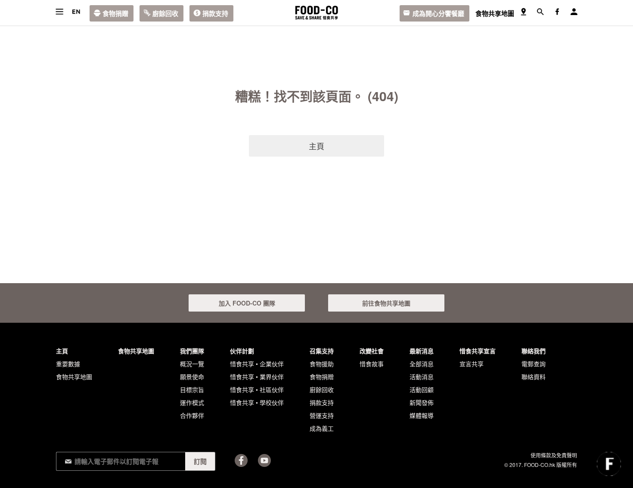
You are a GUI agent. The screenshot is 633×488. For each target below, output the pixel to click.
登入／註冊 (573, 11)
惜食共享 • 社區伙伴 (257, 389)
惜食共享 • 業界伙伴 (257, 376)
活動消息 (422, 376)
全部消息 (422, 363)
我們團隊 (192, 350)
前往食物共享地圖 (386, 303)
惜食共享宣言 (477, 350)
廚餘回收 (165, 13)
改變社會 (372, 350)
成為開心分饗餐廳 (438, 13)
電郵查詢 (533, 363)
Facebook (241, 460)
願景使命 (192, 376)
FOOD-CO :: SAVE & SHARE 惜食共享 (316, 13)
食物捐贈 (115, 13)
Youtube (264, 460)
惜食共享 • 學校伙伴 (257, 402)
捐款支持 (215, 13)
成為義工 (322, 428)
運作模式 (192, 402)
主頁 (316, 145)
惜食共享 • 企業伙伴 (257, 363)
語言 (76, 11)
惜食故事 (372, 363)
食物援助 (322, 363)
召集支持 (322, 350)
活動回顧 (422, 389)
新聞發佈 (422, 402)
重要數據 (68, 363)
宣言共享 (471, 363)
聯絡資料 (533, 376)
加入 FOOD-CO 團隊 (247, 303)
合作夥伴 (192, 415)
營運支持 (322, 415)
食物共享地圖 (494, 13)
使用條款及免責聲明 (554, 455)
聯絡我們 (533, 350)
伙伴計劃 (242, 350)
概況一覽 (192, 363)
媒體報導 (422, 415)
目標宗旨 (192, 389)
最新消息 (422, 350)
